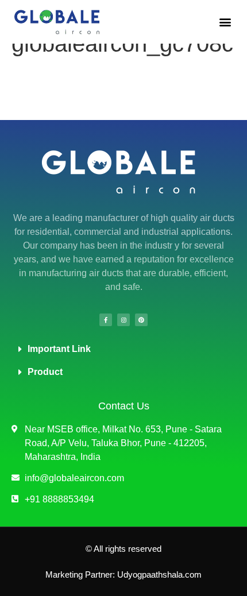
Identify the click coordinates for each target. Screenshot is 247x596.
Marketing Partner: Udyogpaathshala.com (123, 574)
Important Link (59, 349)
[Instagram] (123, 320)
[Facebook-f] (105, 320)
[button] (224, 21)
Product (45, 372)
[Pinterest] (141, 320)
